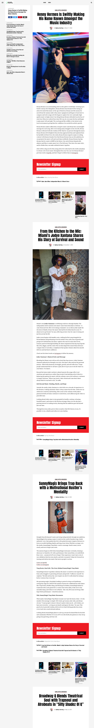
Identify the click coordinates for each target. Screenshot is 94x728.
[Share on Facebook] (10, 17)
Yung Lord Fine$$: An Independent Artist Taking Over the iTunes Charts (15, 44)
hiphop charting (59, 28)
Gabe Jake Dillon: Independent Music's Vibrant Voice (16, 73)
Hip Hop (50, 177)
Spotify (49, 153)
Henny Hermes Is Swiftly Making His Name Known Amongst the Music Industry (17, 12)
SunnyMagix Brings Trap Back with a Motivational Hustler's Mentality (15, 32)
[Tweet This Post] (15, 17)
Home (44, 2)
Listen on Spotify (42, 562)
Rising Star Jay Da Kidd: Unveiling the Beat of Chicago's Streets (15, 56)
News (49, 2)
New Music (55, 177)
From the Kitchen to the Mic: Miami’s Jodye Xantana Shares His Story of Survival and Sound (15, 26)
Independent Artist (49, 641)
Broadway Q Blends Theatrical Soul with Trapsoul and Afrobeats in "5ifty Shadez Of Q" (16, 38)
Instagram (75, 153)
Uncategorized (11, 8)
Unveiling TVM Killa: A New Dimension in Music (16, 61)
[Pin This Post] (20, 17)
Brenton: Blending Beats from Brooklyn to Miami (16, 67)
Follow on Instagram (43, 564)
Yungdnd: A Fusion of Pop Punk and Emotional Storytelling (15, 50)
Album (46, 177)
